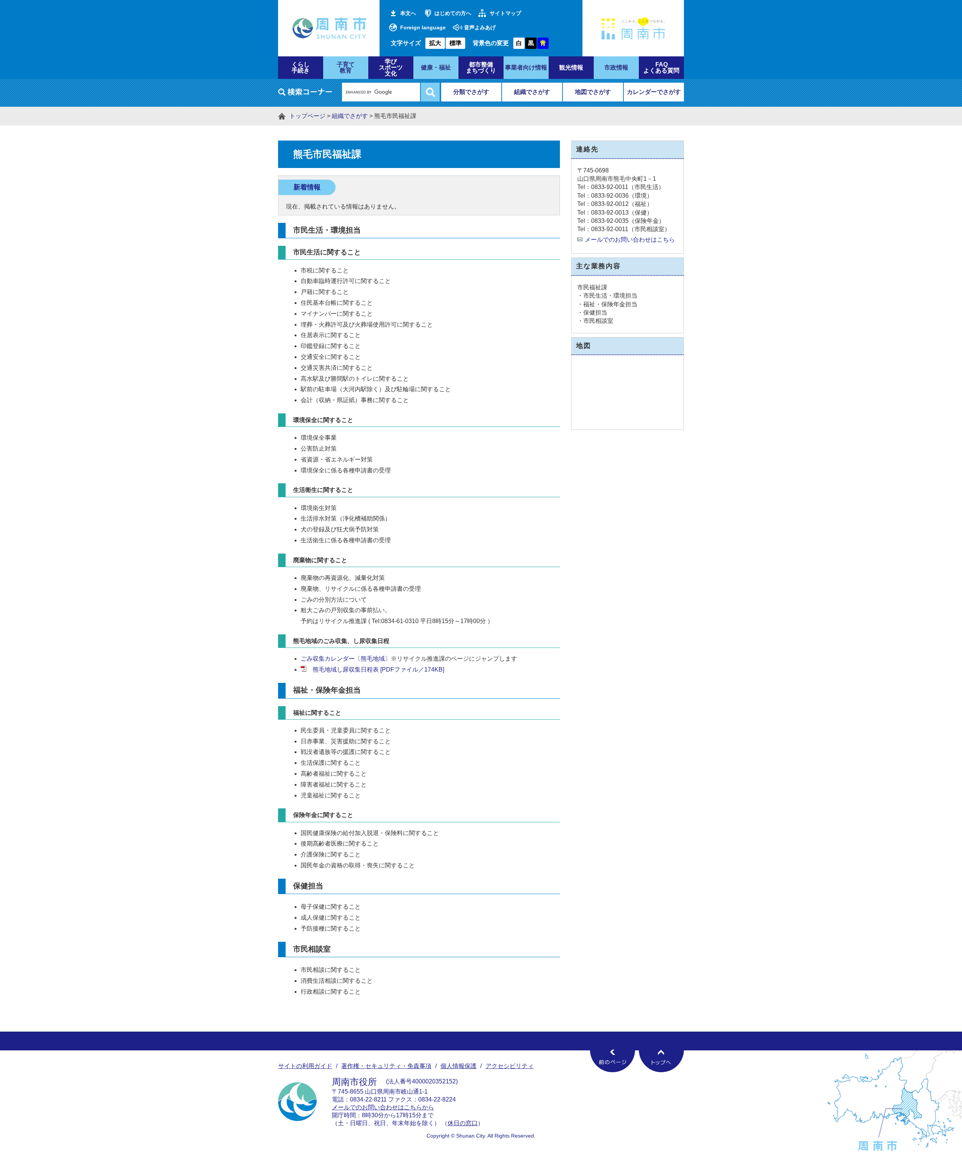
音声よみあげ (480, 27)
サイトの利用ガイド (305, 1066)
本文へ (408, 13)
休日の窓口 (463, 1123)
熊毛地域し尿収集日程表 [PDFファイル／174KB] (378, 669)
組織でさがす (532, 92)
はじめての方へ (452, 13)
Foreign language (423, 27)
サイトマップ (505, 13)
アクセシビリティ (510, 1066)
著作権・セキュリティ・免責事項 (386, 1066)
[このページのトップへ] (661, 1061)
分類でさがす (471, 92)
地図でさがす (593, 92)
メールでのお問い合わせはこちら (630, 239)
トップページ (307, 116)
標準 (455, 43)
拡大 (435, 43)
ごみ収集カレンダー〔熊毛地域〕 (346, 658)
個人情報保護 (458, 1066)
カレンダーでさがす (654, 92)
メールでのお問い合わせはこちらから (383, 1107)
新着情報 (307, 187)
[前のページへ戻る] (612, 1061)
